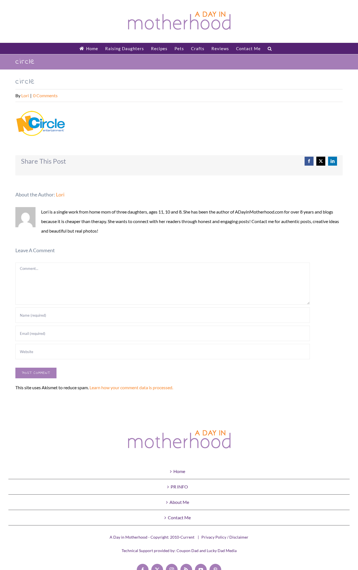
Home (179, 471)
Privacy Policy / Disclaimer (224, 537)
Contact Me (179, 517)
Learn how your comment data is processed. (131, 387)
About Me (179, 502)
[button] (270, 48)
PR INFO (179, 486)
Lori (25, 95)
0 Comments (45, 95)
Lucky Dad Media (222, 550)
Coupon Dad (187, 550)
